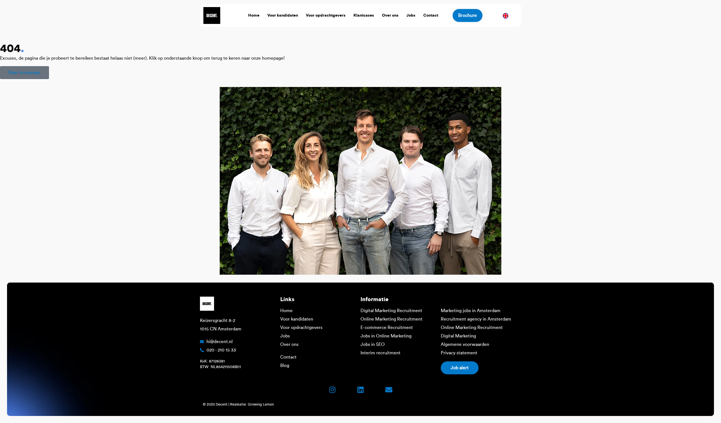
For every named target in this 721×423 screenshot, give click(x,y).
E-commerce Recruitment (386, 327)
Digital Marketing (458, 336)
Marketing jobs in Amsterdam (470, 310)
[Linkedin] (360, 390)
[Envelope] (389, 390)
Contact (430, 15)
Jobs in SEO (372, 344)
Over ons (390, 15)
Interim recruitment (380, 353)
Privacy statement (459, 353)
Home (253, 15)
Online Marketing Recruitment (391, 319)
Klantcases (363, 15)
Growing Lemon (261, 404)
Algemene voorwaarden (465, 344)
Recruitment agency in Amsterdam (476, 319)
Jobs (410, 15)
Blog (284, 365)
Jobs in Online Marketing (385, 336)
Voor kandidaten (282, 15)
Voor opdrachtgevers (326, 15)
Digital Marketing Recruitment (391, 310)
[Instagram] (332, 390)
